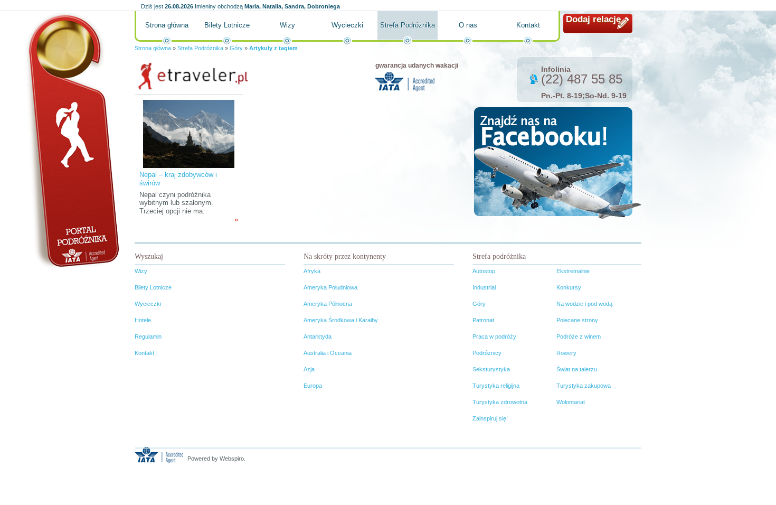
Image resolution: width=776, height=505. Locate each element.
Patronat (483, 320)
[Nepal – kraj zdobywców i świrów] (188, 133)
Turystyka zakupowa (583, 385)
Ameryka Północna (328, 304)
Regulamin (148, 336)
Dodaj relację (593, 19)
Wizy (287, 25)
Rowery (566, 353)
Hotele (143, 320)
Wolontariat (570, 402)
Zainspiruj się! (490, 418)
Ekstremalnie (573, 271)
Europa (313, 385)
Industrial (484, 287)
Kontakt (528, 25)
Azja (309, 369)
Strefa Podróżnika (407, 25)
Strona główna (166, 25)
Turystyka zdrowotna (499, 402)
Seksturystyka (491, 369)
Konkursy (568, 287)
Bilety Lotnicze (227, 25)
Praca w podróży (494, 336)
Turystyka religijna (495, 385)
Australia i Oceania (328, 353)
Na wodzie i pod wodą (584, 304)
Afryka (312, 271)
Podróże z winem (578, 336)
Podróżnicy (486, 353)
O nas (468, 25)
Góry (236, 48)
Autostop (483, 271)
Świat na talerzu (576, 369)
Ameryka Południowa (330, 287)
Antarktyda (318, 336)
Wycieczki (347, 25)
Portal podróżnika (72, 140)
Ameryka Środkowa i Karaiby (341, 320)
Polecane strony (577, 320)
